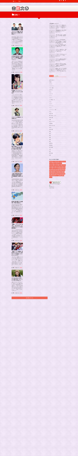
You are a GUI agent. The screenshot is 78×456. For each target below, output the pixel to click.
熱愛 (64, 173)
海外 (50, 141)
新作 (56, 173)
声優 (50, 119)
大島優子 (61, 170)
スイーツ (50, 95)
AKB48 (51, 161)
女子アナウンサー (52, 121)
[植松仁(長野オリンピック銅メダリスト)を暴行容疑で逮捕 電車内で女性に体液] (17, 139)
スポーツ (50, 97)
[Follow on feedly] (60, 0)
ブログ (61, 166)
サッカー (55, 163)
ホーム (15, 1)
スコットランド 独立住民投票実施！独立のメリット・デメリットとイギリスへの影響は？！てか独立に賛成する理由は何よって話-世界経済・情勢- (60, 41)
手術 (50, 173)
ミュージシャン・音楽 (52, 109)
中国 (62, 168)
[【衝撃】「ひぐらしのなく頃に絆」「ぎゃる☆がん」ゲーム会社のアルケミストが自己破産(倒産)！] (17, 220)
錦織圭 (60, 175)
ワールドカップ (55, 168)
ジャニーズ (51, 93)
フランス (57, 166)
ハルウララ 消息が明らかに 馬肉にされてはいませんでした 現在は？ (60, 50)
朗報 (50, 139)
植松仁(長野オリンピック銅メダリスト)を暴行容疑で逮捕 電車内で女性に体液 (17, 147)
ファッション (51, 105)
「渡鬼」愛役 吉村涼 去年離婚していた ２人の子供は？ (60, 35)
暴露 (50, 137)
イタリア (51, 163)
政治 (50, 133)
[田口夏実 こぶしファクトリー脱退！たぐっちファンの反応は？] (17, 81)
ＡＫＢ (51, 177)
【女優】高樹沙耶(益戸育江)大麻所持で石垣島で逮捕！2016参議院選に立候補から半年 (17, 175)
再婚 (53, 170)
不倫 (59, 168)
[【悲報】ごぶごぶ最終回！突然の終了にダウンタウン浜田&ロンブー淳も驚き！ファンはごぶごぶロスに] (17, 246)
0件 (14, 45)
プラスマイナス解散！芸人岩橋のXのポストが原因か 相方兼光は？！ (17, 32)
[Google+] (62, 0)
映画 (50, 135)
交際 (50, 170)
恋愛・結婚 (51, 129)
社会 (50, 149)
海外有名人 (51, 143)
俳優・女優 (51, 117)
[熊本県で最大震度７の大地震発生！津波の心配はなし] (17, 196)
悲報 (50, 131)
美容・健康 (51, 153)
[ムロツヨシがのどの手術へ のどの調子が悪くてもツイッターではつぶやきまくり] (17, 273)
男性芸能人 (51, 145)
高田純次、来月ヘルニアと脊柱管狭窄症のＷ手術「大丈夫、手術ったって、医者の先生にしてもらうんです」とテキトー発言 (60, 70)
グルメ (50, 91)
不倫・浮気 (51, 113)
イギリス (64, 161)
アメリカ (60, 161)
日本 (59, 173)
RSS (20, 1)
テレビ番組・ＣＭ (52, 99)
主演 (64, 168)
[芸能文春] (20, 9)
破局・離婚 (51, 147)
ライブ (51, 168)
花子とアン (56, 175)
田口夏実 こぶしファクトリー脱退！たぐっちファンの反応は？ (17, 91)
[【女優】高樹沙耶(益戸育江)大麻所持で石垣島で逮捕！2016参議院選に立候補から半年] (17, 168)
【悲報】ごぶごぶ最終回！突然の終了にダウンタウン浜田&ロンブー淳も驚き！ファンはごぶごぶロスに (17, 253)
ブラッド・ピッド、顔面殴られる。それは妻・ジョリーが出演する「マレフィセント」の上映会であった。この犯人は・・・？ (60, 26)
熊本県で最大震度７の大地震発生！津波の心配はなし (17, 202)
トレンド (50, 103)
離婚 (63, 175)
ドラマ (50, 101)
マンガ (50, 107)
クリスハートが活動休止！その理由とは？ (17, 118)
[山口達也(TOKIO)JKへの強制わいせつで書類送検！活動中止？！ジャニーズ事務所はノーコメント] (17, 51)
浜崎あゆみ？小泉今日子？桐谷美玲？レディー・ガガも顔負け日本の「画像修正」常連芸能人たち (60, 64)
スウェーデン (59, 163)
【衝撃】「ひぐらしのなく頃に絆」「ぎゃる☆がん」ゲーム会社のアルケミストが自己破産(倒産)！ (17, 226)
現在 (50, 175)
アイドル (50, 83)
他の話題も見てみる (29, 297)
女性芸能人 (51, 123)
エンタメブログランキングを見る (54, 184)
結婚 (53, 175)
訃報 (50, 155)
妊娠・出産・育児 (52, 125)
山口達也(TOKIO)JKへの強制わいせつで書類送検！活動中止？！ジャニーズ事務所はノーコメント (17, 58)
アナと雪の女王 (55, 161)
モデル (50, 111)
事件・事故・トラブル (52, 115)
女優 (64, 170)
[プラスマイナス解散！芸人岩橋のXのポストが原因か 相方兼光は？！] (17, 26)
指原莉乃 (53, 173)
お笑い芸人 (51, 89)
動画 (55, 170)
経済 (50, 151)
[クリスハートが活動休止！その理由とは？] (17, 111)
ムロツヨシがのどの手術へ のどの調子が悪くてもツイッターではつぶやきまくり (17, 279)
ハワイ (54, 166)
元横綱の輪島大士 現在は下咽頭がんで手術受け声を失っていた (60, 30)
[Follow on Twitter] (63, 0)
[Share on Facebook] (65, 0)
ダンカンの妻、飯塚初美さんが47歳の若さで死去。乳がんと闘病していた (60, 45)
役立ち (50, 127)
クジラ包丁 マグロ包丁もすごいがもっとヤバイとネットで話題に (60, 55)
